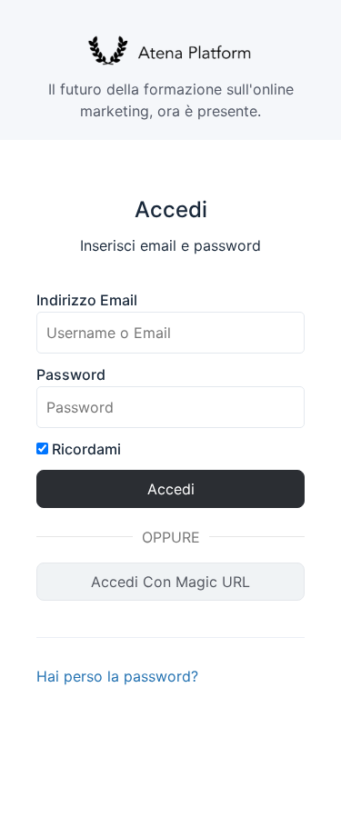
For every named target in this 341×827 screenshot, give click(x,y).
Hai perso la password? (117, 676)
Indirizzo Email (86, 300)
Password (70, 374)
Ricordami (84, 449)
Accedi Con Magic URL (170, 582)
